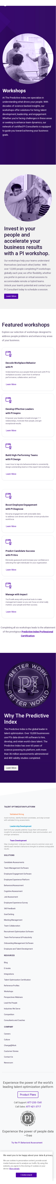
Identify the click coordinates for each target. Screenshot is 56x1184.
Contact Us (8, 1057)
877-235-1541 (34, 1102)
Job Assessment (11, 897)
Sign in (42, 4)
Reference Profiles (11, 986)
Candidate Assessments (14, 862)
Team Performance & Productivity (18, 937)
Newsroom (8, 1063)
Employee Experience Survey (16, 903)
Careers (7, 1034)
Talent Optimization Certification (17, 980)
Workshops (8, 991)
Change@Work (10, 1045)
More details (14, 1169)
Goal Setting (9, 914)
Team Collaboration (12, 926)
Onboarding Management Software (18, 943)
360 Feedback (9, 908)
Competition (9, 1014)
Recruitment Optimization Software (19, 932)
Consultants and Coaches (14, 1020)
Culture (7, 1040)
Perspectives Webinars (13, 997)
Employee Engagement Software (17, 874)
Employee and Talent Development (18, 949)
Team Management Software (16, 868)
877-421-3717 (33, 1106)
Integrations (9, 974)
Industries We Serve (12, 1009)
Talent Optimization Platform (19, 807)
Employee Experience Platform (16, 880)
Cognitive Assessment (13, 891)
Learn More (11, 296)
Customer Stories (11, 1051)
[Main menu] (52, 4)
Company (8, 1027)
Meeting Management (13, 920)
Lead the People (10, 1003)
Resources (9, 955)
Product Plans (28, 1094)
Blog (6, 962)
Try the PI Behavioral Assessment (26, 1142)
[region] (26, 1166)
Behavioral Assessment (14, 885)
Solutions (9, 855)
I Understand (26, 1175)
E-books (7, 968)
